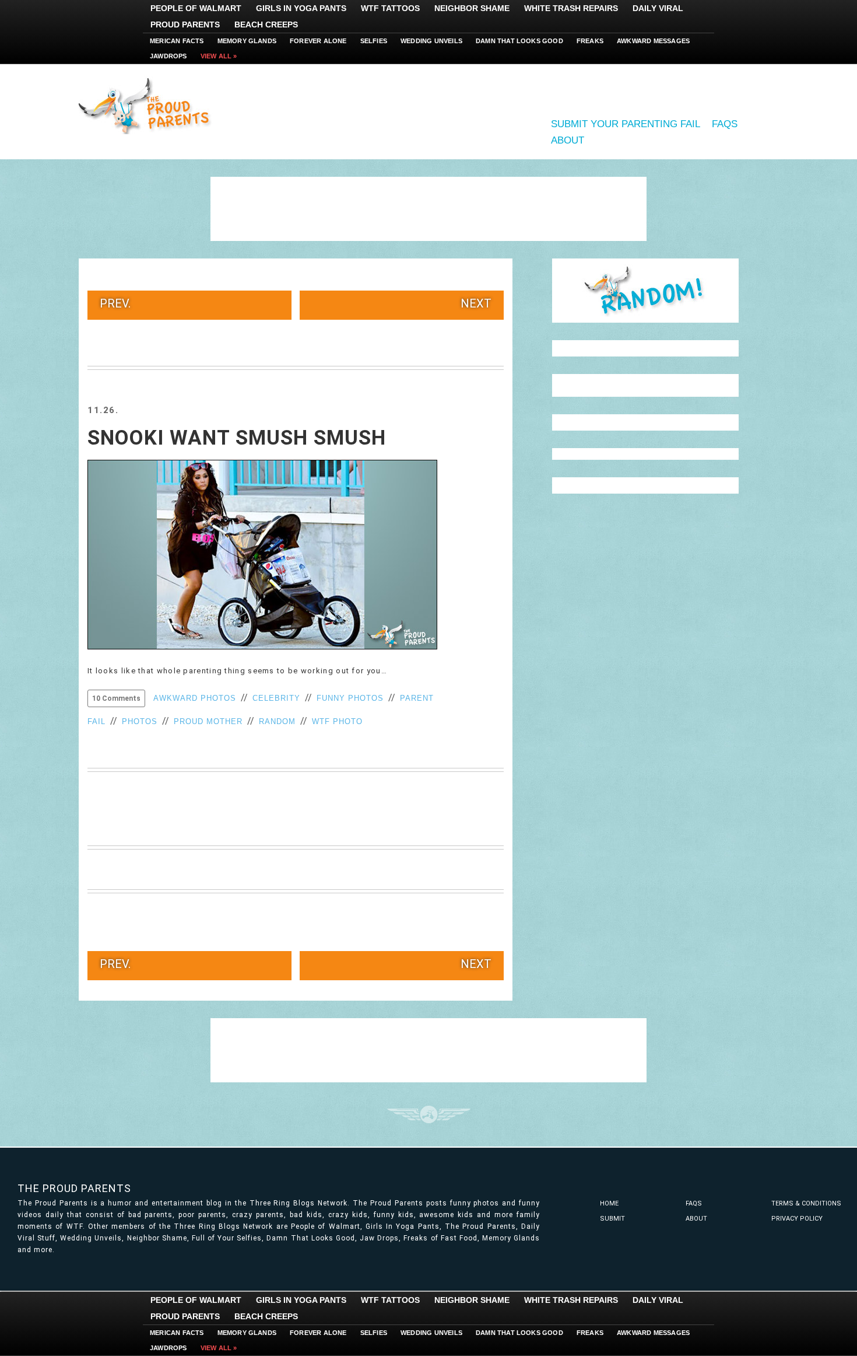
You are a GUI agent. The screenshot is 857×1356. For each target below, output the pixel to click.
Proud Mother (208, 721)
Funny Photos (350, 698)
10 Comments (116, 698)
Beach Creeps (266, 24)
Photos (139, 721)
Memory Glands (247, 40)
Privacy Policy (797, 1218)
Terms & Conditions (806, 1203)
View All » (219, 56)
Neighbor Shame (472, 8)
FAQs (724, 124)
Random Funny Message (645, 290)
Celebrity (276, 698)
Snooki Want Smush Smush (236, 438)
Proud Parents (185, 24)
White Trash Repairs (571, 8)
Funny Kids (149, 105)
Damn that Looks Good (519, 40)
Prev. (115, 303)
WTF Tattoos (390, 8)
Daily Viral (658, 8)
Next (476, 303)
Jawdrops (168, 56)
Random (277, 721)
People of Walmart (195, 8)
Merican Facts (177, 40)
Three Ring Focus (428, 1114)
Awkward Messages (653, 40)
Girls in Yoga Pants (301, 8)
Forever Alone (318, 40)
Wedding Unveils (431, 40)
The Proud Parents (74, 1188)
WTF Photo (337, 721)
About (567, 140)
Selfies (373, 40)
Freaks (590, 40)
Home (609, 1203)
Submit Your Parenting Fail (625, 124)
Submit (612, 1218)
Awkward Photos (194, 698)
